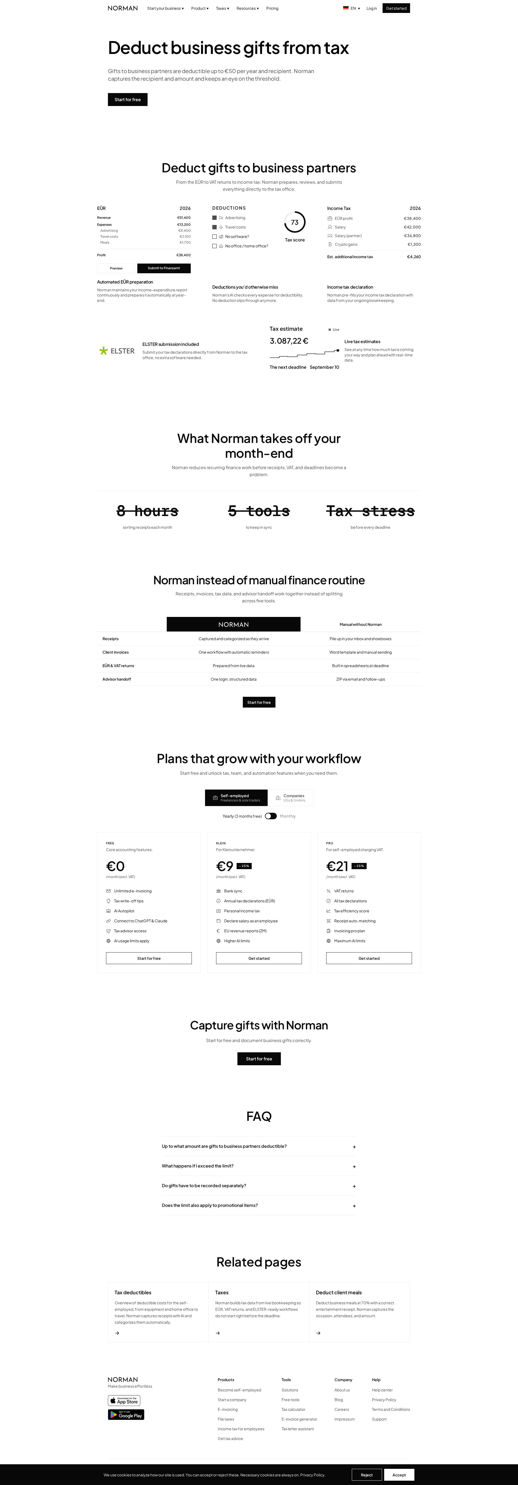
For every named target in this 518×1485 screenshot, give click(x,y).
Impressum (345, 1418)
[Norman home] (123, 8)
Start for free (128, 99)
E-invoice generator (299, 1418)
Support (379, 1418)
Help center (382, 1389)
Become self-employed (239, 1389)
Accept (399, 1474)
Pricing (272, 8)
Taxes (222, 8)
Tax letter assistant (298, 1428)
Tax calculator (293, 1409)
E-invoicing (228, 1409)
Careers (342, 1409)
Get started (396, 8)
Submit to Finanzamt (164, 268)
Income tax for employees (241, 1428)
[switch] (271, 816)
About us (342, 1389)
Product (200, 8)
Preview (116, 268)
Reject (367, 1474)
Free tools (290, 1399)
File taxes (226, 1418)
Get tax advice (230, 1438)
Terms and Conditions (391, 1409)
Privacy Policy (312, 1474)
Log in (372, 8)
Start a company (232, 1399)
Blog (339, 1399)
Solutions (290, 1389)
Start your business (165, 8)
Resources (248, 8)
